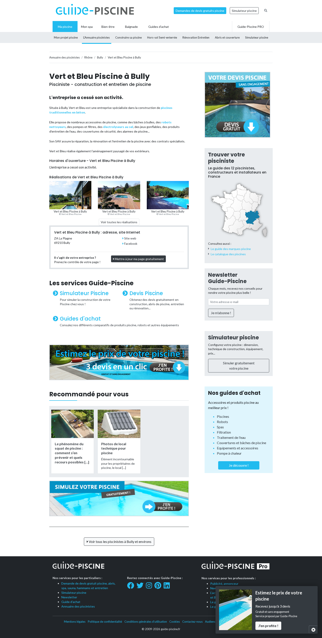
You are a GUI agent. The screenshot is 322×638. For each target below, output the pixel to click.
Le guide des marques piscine (231, 249)
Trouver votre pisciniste (226, 158)
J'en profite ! (268, 626)
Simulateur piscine (244, 10)
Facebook (130, 243)
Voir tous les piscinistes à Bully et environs (119, 541)
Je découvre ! (239, 465)
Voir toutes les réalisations (119, 222)
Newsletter (69, 597)
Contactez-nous (192, 621)
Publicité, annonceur (224, 583)
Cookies (174, 621)
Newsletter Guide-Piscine (227, 278)
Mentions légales (74, 621)
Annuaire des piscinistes (78, 606)
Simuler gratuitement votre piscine (239, 365)
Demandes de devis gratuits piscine (200, 10)
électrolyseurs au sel (118, 127)
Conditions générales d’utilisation (145, 621)
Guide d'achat (70, 602)
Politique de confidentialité (105, 621)
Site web (130, 238)
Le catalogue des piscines (228, 254)
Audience (211, 621)
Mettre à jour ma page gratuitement (139, 259)
